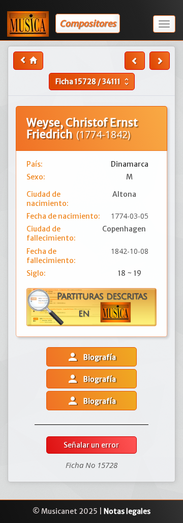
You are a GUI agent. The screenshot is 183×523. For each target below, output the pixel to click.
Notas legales (127, 511)
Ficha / (93, 81)
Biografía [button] (91, 357)
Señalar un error (91, 445)
